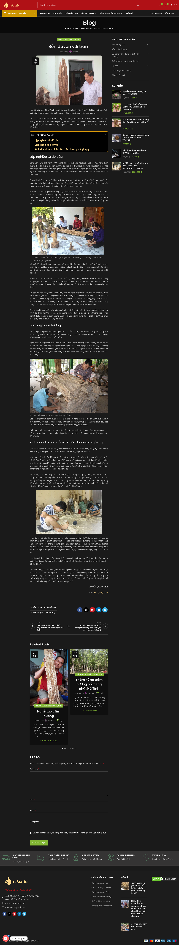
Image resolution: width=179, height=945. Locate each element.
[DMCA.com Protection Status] (164, 878)
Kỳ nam (115, 65)
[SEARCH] (138, 5)
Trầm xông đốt (118, 44)
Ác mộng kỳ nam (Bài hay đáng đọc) (139, 926)
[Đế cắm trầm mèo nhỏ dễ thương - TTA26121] (116, 153)
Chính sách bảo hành (100, 892)
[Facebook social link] (79, 609)
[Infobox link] (125, 857)
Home (67, 28)
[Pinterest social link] (92, 609)
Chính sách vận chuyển (101, 887)
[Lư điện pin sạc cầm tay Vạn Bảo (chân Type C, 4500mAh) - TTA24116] (116, 167)
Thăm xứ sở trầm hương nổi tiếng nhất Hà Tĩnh (89, 684)
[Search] (175, 5)
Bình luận (34, 769)
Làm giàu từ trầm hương (104, 28)
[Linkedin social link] (98, 609)
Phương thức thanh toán (101, 905)
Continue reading (48, 741)
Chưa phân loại (118, 75)
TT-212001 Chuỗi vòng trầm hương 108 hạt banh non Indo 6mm (135, 107)
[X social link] (86, 609)
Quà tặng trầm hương (121, 70)
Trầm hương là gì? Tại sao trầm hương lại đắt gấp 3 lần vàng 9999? (138, 888)
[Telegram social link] (105, 609)
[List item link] (21, 903)
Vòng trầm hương (119, 49)
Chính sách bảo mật (99, 883)
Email (33, 810)
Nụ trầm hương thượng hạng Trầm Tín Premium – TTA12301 (136, 137)
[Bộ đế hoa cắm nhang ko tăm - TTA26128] (116, 94)
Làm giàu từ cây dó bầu (44, 607)
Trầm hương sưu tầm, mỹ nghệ (125, 61)
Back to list (68, 626)
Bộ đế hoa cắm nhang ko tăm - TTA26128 (134, 92)
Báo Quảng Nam (101, 592)
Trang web (34, 821)
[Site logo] (12, 4)
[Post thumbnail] (125, 889)
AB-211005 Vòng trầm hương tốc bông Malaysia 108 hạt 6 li (136, 122)
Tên (32, 799)
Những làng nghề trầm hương (49, 706)
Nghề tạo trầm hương (48, 713)
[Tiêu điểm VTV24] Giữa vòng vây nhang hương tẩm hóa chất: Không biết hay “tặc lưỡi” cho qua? (138, 909)
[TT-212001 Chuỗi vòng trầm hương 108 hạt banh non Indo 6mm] (116, 108)
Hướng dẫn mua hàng (100, 901)
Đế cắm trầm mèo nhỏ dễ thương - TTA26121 (135, 151)
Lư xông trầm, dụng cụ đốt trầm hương (126, 55)
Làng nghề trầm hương (44, 612)
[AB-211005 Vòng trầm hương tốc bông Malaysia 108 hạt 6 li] (116, 124)
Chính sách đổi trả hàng (101, 896)
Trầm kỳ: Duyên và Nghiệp (82, 28)
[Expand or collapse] (105, 135)
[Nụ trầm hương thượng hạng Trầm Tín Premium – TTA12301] (116, 139)
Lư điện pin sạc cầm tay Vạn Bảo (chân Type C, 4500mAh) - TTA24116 (135, 166)
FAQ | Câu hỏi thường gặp (162, 13)
